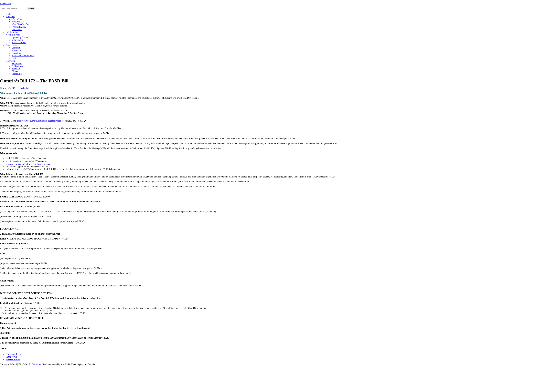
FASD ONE (5, 3)
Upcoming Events (14, 354)
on (20, 158)
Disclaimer (36, 364)
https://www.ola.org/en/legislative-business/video (39, 121)
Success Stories (13, 359)
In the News (11, 357)
